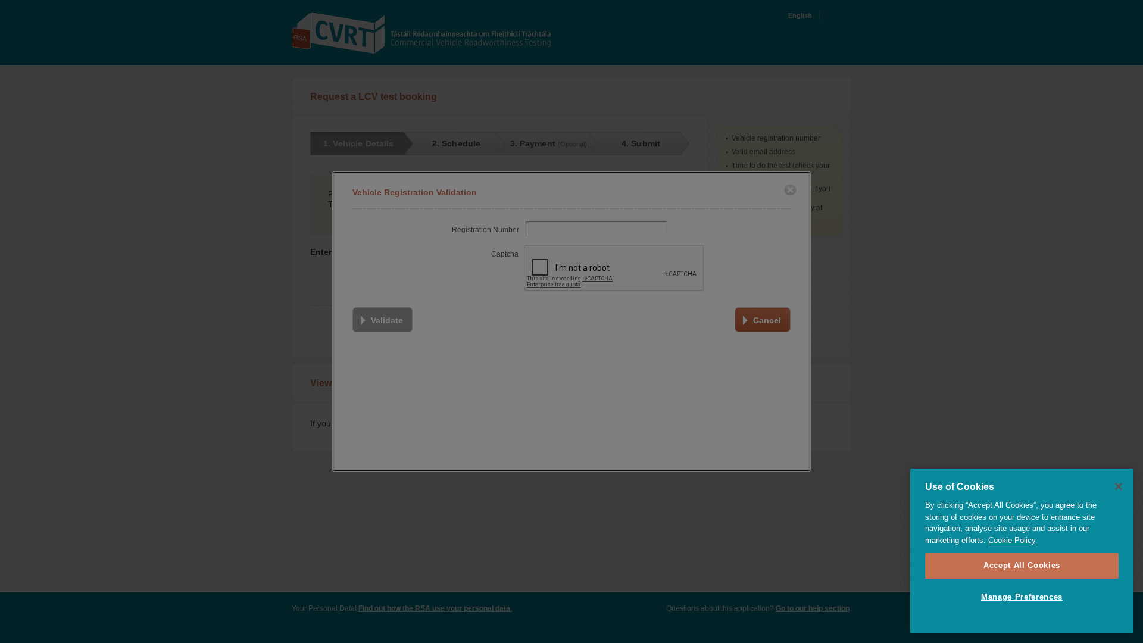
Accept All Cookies (1021, 565)
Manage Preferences (1022, 596)
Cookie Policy (1012, 540)
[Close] (1118, 486)
